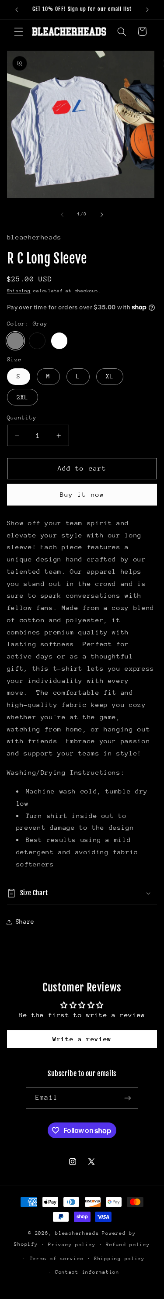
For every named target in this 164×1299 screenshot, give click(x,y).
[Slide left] (62, 214)
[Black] (37, 341)
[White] (59, 341)
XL (110, 376)
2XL (22, 397)
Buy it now (82, 494)
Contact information (87, 1272)
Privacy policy (71, 1244)
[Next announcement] (147, 9)
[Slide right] (102, 214)
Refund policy (128, 1244)
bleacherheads (77, 1233)
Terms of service (57, 1258)
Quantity (21, 417)
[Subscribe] (127, 1098)
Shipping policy (119, 1258)
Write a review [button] (82, 1039)
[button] (18, 31)
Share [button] (25, 921)
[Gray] (15, 341)
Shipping (19, 291)
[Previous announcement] (16, 9)
